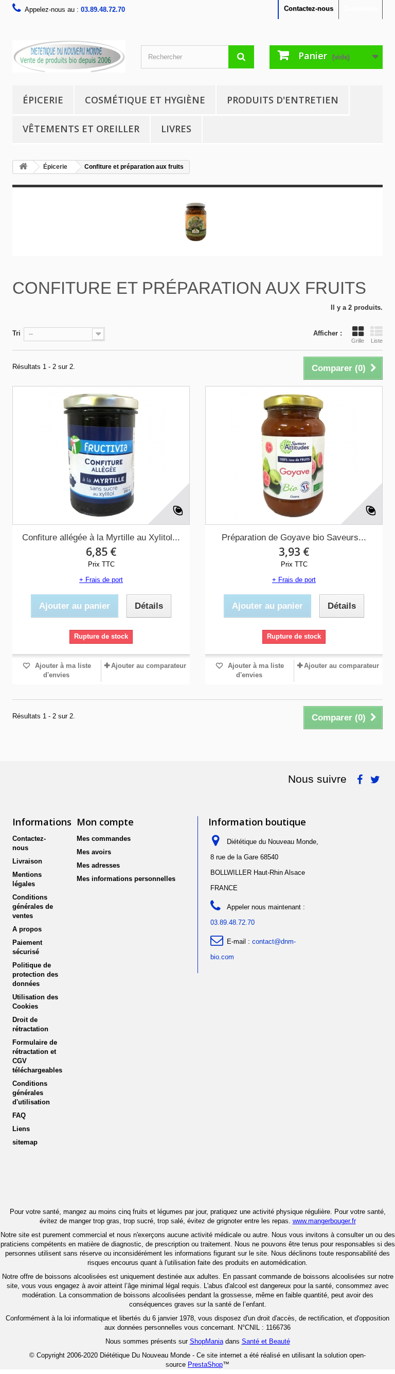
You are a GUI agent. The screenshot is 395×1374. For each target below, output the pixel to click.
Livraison (27, 861)
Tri (16, 333)
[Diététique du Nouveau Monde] (68, 56)
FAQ (19, 1115)
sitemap (25, 1142)
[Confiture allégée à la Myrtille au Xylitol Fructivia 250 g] (101, 455)
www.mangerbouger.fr (324, 1221)
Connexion (360, 8)
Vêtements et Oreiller (81, 128)
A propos (27, 929)
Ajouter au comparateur (148, 666)
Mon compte (105, 822)
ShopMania (206, 1341)
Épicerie (43, 100)
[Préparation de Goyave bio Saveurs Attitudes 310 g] (294, 455)
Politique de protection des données (35, 974)
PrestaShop (205, 1364)
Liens (21, 1129)
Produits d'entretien (282, 100)
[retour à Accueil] (23, 167)
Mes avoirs (94, 852)
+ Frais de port (101, 580)
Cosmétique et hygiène (145, 100)
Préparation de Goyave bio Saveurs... (294, 537)
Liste (377, 341)
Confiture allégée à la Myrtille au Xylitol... (101, 537)
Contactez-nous (308, 8)
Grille (357, 341)
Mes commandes (104, 838)
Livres (176, 128)
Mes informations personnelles (126, 879)
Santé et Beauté (266, 1341)
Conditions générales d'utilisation (31, 1093)
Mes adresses (98, 865)
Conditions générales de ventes (32, 906)
